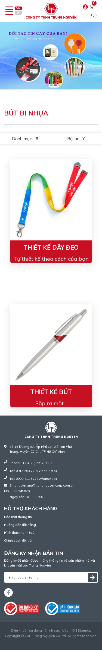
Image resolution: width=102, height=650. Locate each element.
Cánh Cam (64, 641)
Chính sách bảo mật (59, 630)
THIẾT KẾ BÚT (51, 392)
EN (18, 12)
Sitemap (84, 630)
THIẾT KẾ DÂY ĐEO (51, 247)
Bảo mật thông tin (18, 517)
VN (18, 8)
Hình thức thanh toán (20, 532)
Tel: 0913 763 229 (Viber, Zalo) (33, 471)
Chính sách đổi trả (18, 540)
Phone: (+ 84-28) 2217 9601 (31, 463)
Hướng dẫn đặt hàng (20, 525)
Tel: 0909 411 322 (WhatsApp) (33, 479)
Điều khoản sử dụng (26, 630)
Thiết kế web (40, 641)
